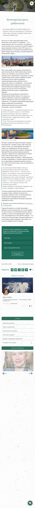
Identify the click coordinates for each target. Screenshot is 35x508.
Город (31, 264)
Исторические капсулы (12, 345)
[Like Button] (29, 306)
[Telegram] (15, 269)
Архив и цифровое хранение (12, 339)
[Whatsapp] (19, 269)
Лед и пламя (7, 297)
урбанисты (26, 96)
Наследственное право (12, 380)
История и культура (9, 342)
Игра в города (9, 349)
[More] (26, 269)
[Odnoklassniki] (22, 269)
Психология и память (10, 331)
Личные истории (8, 335)
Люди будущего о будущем (15, 386)
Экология (25, 264)
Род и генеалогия (9, 327)
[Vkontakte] (12, 269)
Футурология (8, 384)
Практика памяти (8, 323)
